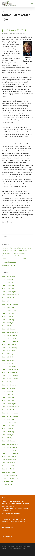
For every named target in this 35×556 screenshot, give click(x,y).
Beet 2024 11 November (10, 413)
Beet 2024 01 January (9, 382)
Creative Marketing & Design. (17, 548)
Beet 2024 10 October (9, 410)
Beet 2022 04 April (8, 316)
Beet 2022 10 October (9, 335)
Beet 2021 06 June (8, 285)
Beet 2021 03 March (8, 276)
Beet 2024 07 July (8, 400)
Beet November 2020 (9, 469)
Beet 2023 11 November (10, 376)
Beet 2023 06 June (8, 360)
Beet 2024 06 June (8, 397)
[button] (32, 3)
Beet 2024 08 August (9, 404)
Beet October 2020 (8, 472)
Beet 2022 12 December (10, 341)
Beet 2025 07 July (8, 438)
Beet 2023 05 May (8, 357)
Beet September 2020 (9, 475)
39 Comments (24, 33)
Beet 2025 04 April (8, 428)
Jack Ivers (6, 33)
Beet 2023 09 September (10, 369)
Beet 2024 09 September (10, 407)
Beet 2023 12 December (10, 379)
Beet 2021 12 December (10, 304)
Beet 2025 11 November (10, 450)
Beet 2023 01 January (9, 344)
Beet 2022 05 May (8, 320)
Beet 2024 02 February (9, 385)
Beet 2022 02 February (9, 310)
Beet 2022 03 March (8, 313)
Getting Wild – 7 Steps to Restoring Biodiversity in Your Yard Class (13, 254)
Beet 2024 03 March (8, 388)
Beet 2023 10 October (9, 372)
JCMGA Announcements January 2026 (14, 259)
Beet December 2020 (9, 460)
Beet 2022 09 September (10, 332)
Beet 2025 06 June (8, 435)
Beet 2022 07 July (8, 326)
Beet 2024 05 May (8, 394)
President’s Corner (9, 262)
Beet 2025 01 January (9, 419)
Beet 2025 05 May (8, 432)
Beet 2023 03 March (8, 351)
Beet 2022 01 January (9, 307)
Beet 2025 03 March (8, 425)
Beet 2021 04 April (8, 279)
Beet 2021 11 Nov (8, 301)
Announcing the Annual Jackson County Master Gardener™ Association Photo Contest (16, 249)
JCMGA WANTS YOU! (14, 30)
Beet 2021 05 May (8, 282)
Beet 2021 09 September (10, 295)
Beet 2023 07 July (8, 363)
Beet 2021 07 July (14, 33)
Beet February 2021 (8, 463)
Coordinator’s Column (9, 265)
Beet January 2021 (8, 466)
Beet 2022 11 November (10, 338)
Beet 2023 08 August (9, 366)
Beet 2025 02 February (9, 422)
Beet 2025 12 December (10, 453)
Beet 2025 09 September (10, 444)
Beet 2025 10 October (9, 447)
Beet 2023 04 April (8, 354)
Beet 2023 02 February (9, 348)
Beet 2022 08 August (9, 329)
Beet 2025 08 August (9, 441)
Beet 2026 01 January (9, 456)
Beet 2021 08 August (9, 292)
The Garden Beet (7, 481)
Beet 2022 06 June (8, 323)
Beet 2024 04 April (8, 391)
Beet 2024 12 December (10, 416)
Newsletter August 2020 (10, 478)
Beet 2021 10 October (9, 298)
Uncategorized (7, 484)
